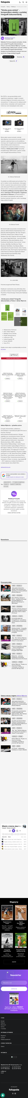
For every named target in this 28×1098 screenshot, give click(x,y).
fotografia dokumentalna (18, 482)
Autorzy (2, 1026)
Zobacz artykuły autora (14, 512)
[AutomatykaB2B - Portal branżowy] (14, 1090)
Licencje (3, 1037)
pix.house (3, 349)
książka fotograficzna (15, 484)
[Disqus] (14, 560)
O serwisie (3, 1028)
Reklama (3, 1023)
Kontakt (2, 1021)
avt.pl (2, 1073)
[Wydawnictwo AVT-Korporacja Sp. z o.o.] (14, 1059)
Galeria (2, 1046)
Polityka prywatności (5, 1039)
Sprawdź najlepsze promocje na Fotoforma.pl (14, 115)
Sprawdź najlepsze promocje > (14, 358)
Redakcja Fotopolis (10, 37)
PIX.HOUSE (6, 486)
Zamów (14, 961)
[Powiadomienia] (3, 1095)
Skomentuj (19, 57)
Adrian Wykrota (7, 482)
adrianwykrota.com (5, 467)
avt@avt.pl (3, 1071)
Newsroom (3, 1025)
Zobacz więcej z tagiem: (14, 695)
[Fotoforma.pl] (14, 113)
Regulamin (3, 1035)
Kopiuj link (12, 61)
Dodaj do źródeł (7, 57)
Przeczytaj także (6, 582)
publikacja (6, 484)
